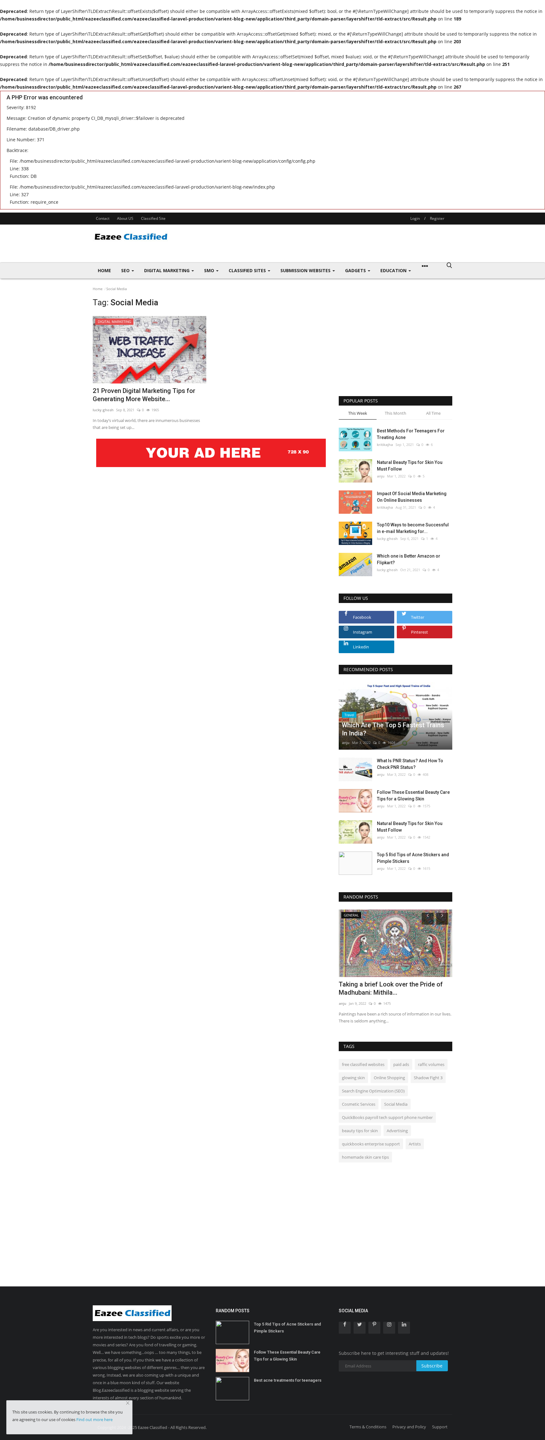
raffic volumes (431, 1064)
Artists (415, 1144)
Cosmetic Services (358, 1104)
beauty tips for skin (360, 1130)
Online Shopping (389, 1077)
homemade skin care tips (365, 1157)
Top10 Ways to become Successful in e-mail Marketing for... (413, 528)
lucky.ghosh (103, 409)
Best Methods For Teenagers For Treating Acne (411, 434)
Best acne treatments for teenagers (287, 1380)
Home (104, 270)
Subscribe (431, 1366)
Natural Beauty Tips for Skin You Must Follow (409, 465)
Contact (102, 218)
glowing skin (353, 1077)
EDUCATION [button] (394, 270)
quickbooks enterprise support (371, 1144)
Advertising (397, 1130)
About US (125, 218)
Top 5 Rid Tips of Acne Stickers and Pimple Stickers (413, 858)
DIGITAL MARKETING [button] (167, 270)
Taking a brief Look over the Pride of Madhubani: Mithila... (391, 988)
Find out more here (94, 1419)
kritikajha (385, 444)
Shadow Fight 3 (428, 1077)
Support (440, 1427)
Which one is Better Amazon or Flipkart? (408, 559)
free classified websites (363, 1064)
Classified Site (153, 218)
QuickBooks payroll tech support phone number (387, 1117)
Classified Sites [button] (248, 270)
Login (415, 218)
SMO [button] (209, 270)
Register (437, 218)
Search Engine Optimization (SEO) (373, 1091)
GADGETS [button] (356, 270)
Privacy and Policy (409, 1427)
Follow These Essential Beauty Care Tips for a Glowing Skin (413, 795)
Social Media (395, 1104)
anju (380, 476)
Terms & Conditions (367, 1427)
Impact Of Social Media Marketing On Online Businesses (412, 497)
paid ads (401, 1064)
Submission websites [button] (306, 270)
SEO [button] (126, 270)
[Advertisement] (337, 243)
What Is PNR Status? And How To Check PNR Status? (410, 764)
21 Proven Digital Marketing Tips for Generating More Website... (144, 395)
